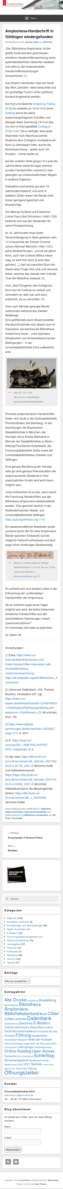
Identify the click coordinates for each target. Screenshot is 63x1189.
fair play (53, 1031)
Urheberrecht (47, 1064)
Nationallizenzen (43, 1047)
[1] (25, 76)
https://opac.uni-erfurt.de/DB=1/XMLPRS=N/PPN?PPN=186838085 (26, 744)
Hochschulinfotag (13, 1043)
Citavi (53, 1013)
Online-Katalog (17, 1051)
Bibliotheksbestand (21, 1013)
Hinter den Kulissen (40, 1039)
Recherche (12, 955)
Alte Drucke (15, 999)
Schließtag (44, 1055)
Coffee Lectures (15, 1018)
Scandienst (28, 1056)
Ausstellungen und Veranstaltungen (25, 925)
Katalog (10, 113)
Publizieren (12, 951)
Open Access (43, 1051)
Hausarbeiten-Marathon (15, 1039)
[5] (38, 536)
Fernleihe (9, 1035)
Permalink (17, 818)
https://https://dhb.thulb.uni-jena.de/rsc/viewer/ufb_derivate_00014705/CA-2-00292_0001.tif (31, 779)
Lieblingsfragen (25, 1047)
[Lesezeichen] (31, 8)
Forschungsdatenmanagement (22, 936)
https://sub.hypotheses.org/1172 (25, 519)
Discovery (26, 1023)
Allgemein (46, 808)
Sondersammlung (38, 1060)
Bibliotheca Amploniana (36, 815)
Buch (43, 1013)
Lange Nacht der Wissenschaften (40, 1043)
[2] (45, 170)
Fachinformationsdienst (20, 1031)
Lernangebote (14, 944)
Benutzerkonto (11, 1004)
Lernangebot (10, 1047)
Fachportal (42, 1031)
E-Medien (12, 933)
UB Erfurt (47, 42)
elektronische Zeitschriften (28, 1027)
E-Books (40, 1022)
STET (27, 1064)
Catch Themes (40, 1184)
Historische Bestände (35, 811)
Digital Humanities (14, 811)
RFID (19, 1056)
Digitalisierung (11, 1023)
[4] (42, 299)
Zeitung (32, 1068)
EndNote (48, 1027)
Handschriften (39, 1035)
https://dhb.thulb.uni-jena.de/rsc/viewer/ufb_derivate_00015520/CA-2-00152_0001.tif (31, 761)
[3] (43, 278)
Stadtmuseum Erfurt (13, 1064)
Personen (12, 947)
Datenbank (39, 1017)
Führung (23, 1035)
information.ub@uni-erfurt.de (18, 1095)
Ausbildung (32, 1000)
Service (11, 958)
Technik (11, 962)
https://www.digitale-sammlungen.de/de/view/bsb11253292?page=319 (30, 728)
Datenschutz (53, 1180)
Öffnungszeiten (21, 1072)
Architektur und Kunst (18, 921)
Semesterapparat (16, 1060)
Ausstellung (47, 1000)
